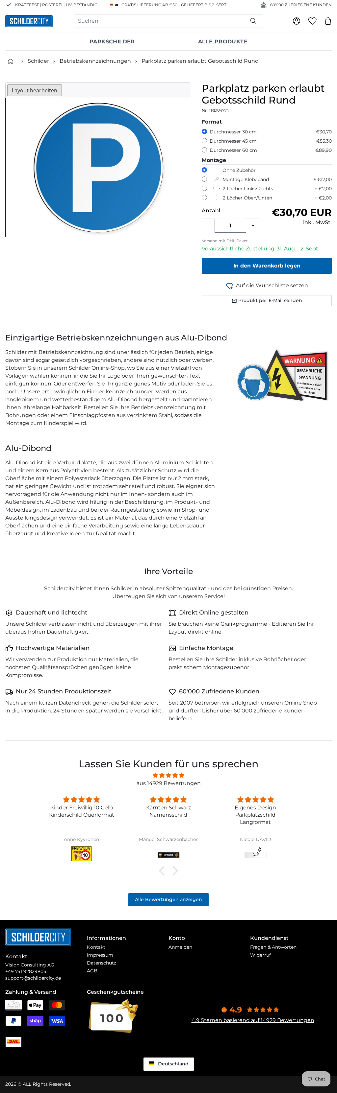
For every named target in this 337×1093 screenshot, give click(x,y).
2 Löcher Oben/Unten (247, 198)
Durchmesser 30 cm (233, 132)
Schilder (38, 61)
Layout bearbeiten (34, 90)
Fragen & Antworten (273, 947)
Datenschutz (101, 963)
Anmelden (180, 947)
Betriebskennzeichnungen (95, 61)
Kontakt (96, 947)
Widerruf (260, 955)
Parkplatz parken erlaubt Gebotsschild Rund (200, 61)
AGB (92, 971)
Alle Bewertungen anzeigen (168, 899)
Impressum (100, 955)
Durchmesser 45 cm (233, 141)
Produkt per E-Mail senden (270, 300)
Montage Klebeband (245, 179)
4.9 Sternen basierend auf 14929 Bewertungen (253, 1020)
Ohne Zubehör (239, 170)
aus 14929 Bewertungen (169, 783)
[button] (163, 870)
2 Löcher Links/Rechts (248, 189)
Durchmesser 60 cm (233, 150)
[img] (168, 775)
